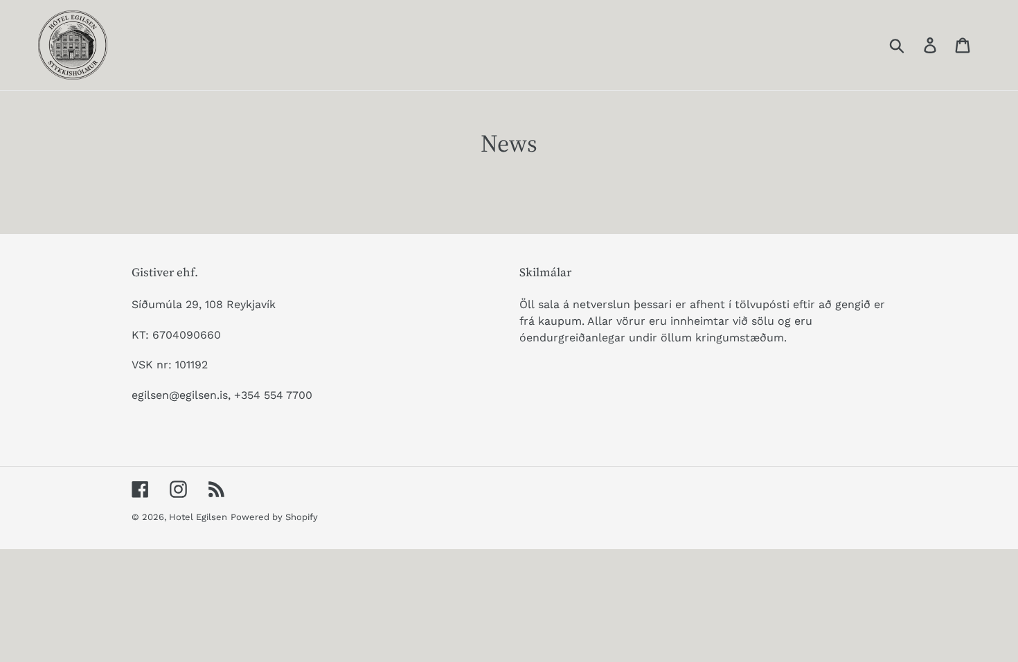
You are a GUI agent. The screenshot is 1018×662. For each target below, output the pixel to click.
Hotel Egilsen (198, 517)
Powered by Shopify (274, 517)
